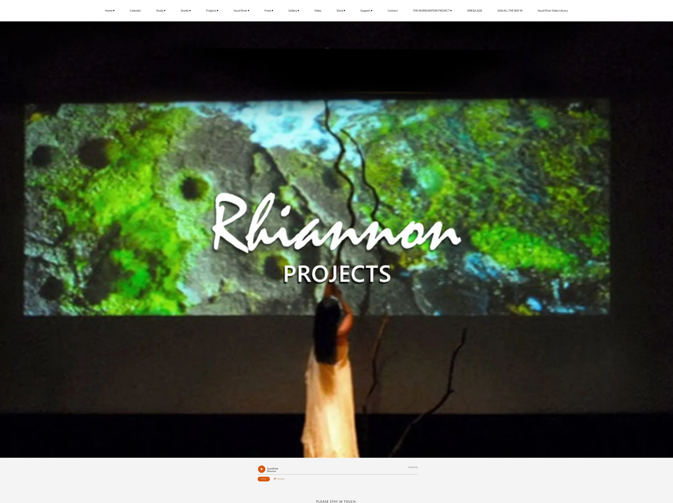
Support (365, 10)
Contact (393, 10)
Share (281, 479)
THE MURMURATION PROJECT (431, 10)
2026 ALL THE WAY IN (509, 10)
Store (339, 10)
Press (267, 10)
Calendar (135, 10)
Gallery (292, 10)
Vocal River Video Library (553, 10)
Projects (211, 10)
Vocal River (240, 10)
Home (109, 10)
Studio (185, 10)
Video (317, 10)
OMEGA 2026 (474, 10)
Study (159, 10)
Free (264, 479)
